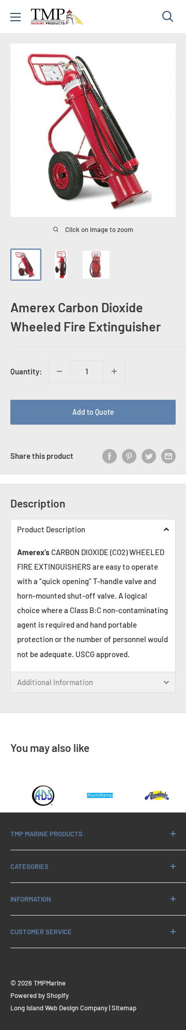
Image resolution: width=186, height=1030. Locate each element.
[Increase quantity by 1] (114, 371)
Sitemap (124, 1008)
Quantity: (26, 371)
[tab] (93, 529)
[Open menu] (15, 17)
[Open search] (168, 16)
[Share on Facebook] (109, 455)
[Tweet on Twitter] (149, 455)
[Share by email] (168, 455)
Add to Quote (93, 412)
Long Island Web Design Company (58, 1008)
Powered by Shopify (39, 995)
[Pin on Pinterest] (129, 455)
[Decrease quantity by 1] (59, 371)
